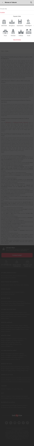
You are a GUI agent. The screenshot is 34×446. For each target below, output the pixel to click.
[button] (2, 2)
